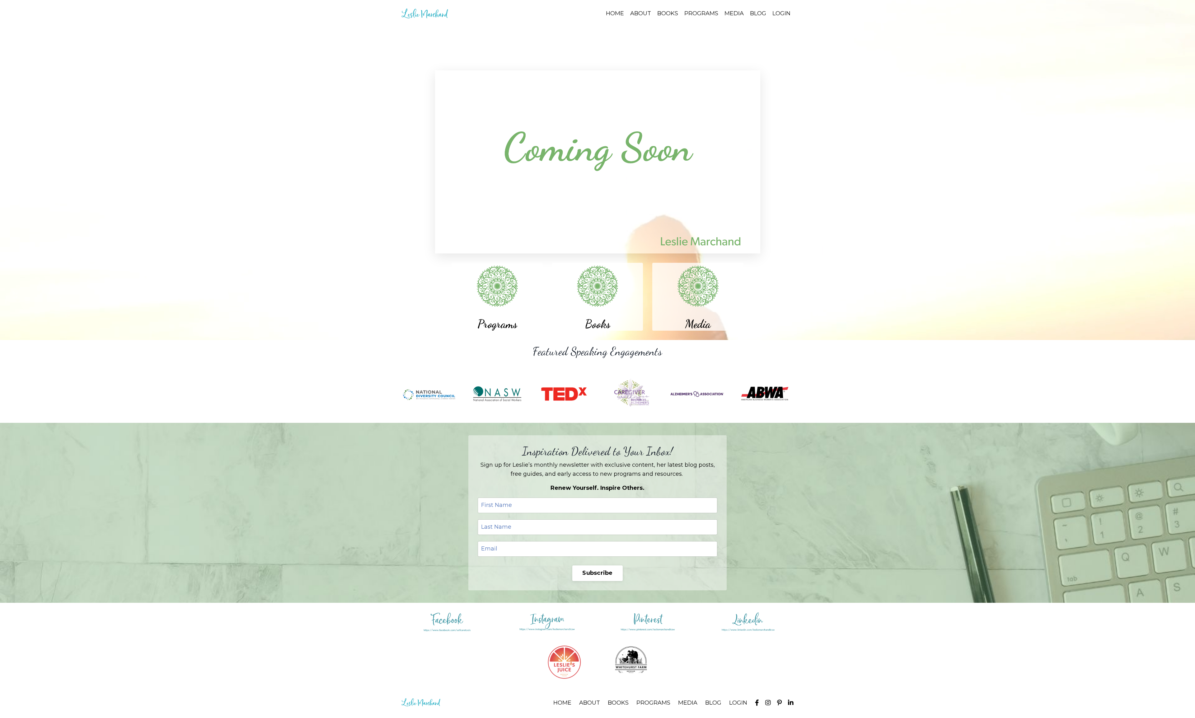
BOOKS (667, 13)
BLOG (758, 13)
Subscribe (597, 572)
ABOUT (640, 13)
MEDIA (734, 13)
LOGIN (781, 13)
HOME (615, 13)
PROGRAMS (701, 13)
